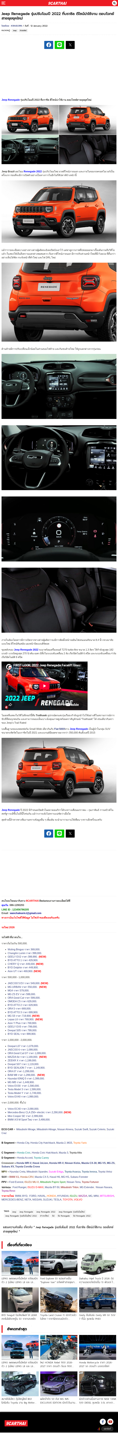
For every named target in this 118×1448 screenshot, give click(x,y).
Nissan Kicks (72, 1163)
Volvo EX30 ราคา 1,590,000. (23, 1085)
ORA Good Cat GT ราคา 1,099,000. (27, 1053)
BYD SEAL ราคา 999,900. (22, 1034)
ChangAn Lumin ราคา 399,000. (25, 953)
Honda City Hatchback (42, 1142)
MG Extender (87, 1187)
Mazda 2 (61, 1142)
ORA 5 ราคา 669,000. (19, 1008)
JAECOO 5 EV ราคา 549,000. (24, 983)
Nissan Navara (104, 1187)
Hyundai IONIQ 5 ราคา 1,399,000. (26, 1078)
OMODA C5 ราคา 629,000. (22, 1001)
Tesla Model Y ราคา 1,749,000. (24, 1093)
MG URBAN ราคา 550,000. (22, 987)
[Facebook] (103, 1422)
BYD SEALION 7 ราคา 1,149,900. (27, 1067)
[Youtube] (110, 1422)
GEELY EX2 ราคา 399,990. (22, 956)
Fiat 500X (59, 729)
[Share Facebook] (48, 45)
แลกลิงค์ (107, 1428)
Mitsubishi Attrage (46, 1129)
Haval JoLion (40, 1163)
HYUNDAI (63, 1196)
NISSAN (37, 1199)
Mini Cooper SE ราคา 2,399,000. (25, 1116)
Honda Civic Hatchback (45, 1152)
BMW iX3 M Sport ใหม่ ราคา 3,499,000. (29, 1119)
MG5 (69, 1142)
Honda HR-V (56, 1163)
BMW (18, 1196)
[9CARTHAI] (57, 3)
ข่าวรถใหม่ (23, 30)
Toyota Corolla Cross (27, 1166)
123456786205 (20, 909)
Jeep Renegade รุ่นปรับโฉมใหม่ (72, 1211)
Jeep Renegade (26, 1211)
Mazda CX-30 (89, 1163)
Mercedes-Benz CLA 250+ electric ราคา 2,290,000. (35, 1112)
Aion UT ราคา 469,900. (20, 971)
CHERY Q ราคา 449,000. (21, 964)
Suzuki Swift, (82, 1129)
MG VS (102, 1163)
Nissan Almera (65, 1129)
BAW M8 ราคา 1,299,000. (21, 1075)
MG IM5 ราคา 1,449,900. (21, 1082)
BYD (25, 1196)
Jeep (15, 30)
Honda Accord (25, 1157)
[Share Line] (59, 45)
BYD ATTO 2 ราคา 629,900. (23, 1005)
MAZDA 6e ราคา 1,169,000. (23, 1057)
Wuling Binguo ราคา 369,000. (24, 949)
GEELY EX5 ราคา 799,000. (22, 1026)
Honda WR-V (23, 1163)
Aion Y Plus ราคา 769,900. (22, 1023)
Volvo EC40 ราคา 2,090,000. (23, 1109)
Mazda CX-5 (41, 1177)
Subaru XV (8, 1166)
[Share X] (70, 45)
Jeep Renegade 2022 (45, 1211)
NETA (28, 1199)
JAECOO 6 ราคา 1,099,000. (23, 1049)
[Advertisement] (59, 73)
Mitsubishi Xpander (37, 1171)
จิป (53, 1215)
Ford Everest (16, 1182)
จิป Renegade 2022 (81, 1215)
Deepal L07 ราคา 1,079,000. (23, 1046)
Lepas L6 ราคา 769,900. (21, 1019)
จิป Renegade (64, 1215)
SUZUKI (47, 1199)
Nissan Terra (74, 1182)
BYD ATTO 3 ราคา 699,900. (23, 1012)
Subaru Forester (79, 1177)
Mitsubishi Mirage (25, 1129)
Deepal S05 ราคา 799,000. (22, 1030)
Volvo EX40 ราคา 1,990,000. (23, 1096)
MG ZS (111, 1163)
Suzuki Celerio (97, 1129)
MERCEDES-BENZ (12, 1199)
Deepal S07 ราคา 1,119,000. (23, 1064)
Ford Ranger (19, 1187)
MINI (96, 1196)
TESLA (57, 1199)
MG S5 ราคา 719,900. (19, 1016)
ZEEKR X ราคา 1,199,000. (22, 1060)
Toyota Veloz (105, 1171)
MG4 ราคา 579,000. (18, 990)
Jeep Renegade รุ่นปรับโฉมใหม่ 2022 (21, 1215)
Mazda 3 (63, 1152)
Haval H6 (55, 1177)
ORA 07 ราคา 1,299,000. (21, 1071)
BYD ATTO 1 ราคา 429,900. (23, 960)
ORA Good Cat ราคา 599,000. (24, 997)
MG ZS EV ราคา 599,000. (22, 994)
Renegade (30, 171)
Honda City (23, 1142)
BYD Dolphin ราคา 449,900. (23, 967)
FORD (32, 1196)
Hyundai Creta (17, 1171)
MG (90, 1196)
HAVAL (42, 1196)
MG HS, (65, 1177)
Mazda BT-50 (52, 1187)
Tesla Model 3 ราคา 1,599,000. (24, 1089)
